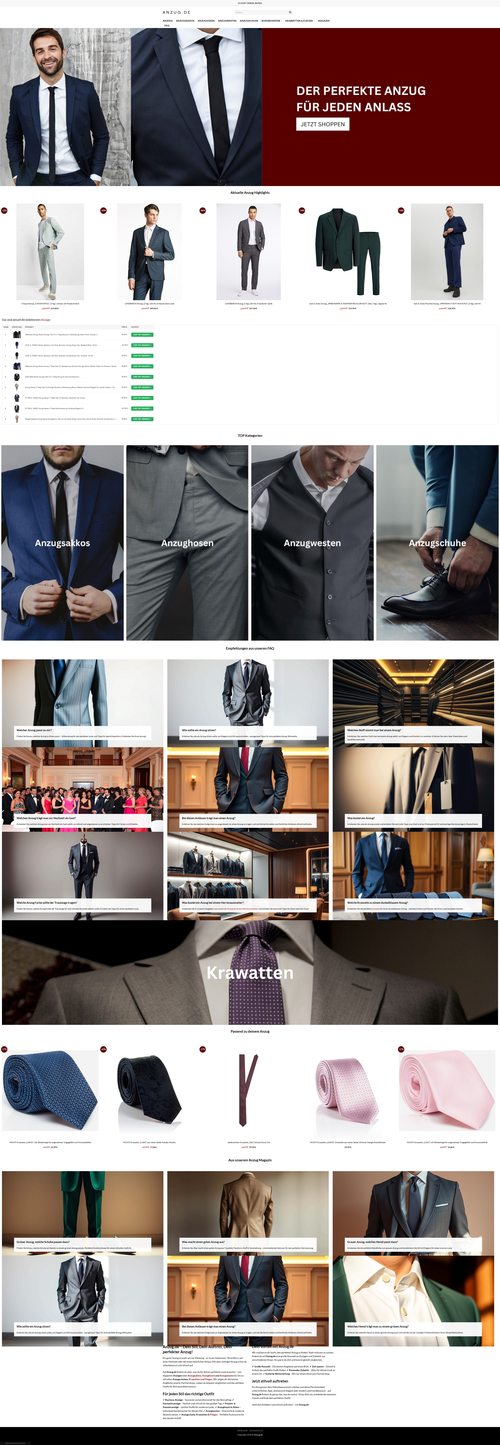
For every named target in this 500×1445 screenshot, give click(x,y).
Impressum (242, 1431)
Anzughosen (206, 20)
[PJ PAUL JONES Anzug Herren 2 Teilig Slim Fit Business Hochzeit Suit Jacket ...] (17, 398)
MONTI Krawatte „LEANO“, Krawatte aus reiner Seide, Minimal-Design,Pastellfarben (348, 1142)
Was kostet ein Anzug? (361, 818)
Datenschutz (256, 1431)
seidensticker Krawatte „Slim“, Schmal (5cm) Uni (249, 1142)
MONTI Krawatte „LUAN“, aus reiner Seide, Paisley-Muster (149, 1142)
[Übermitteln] (290, 12)
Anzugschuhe (249, 20)
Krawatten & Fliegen (299, 20)
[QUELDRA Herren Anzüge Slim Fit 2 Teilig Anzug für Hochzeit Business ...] (17, 377)
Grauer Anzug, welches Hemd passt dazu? (372, 1241)
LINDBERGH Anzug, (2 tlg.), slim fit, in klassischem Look (149, 303)
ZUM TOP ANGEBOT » (142, 335)
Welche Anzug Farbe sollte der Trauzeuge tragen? (47, 902)
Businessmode (271, 20)
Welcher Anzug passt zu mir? (34, 730)
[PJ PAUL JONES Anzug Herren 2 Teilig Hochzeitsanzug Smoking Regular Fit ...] (17, 408)
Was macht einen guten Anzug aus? (203, 1241)
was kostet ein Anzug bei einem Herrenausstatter (236, 908)
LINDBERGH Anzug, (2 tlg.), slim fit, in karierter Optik (248, 303)
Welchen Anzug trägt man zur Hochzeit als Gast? (46, 818)
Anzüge (168, 20)
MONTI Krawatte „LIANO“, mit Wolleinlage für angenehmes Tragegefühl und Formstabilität (50, 1142)
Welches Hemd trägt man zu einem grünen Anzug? (378, 1326)
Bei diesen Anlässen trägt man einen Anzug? (208, 818)
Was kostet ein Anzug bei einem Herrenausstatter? (213, 902)
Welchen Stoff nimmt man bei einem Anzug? (374, 730)
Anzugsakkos (185, 20)
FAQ (166, 25)
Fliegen (214, 1414)
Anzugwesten (227, 20)
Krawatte (375, 908)
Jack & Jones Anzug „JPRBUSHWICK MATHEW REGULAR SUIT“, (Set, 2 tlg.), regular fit (348, 303)
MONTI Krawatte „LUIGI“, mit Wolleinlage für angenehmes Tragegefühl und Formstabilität (447, 1142)
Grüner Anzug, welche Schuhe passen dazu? (43, 1241)
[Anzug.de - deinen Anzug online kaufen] (176, 12)
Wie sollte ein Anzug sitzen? (199, 730)
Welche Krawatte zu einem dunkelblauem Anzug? (377, 902)
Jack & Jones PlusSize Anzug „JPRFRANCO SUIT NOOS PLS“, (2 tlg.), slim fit (447, 303)
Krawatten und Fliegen (200, 1379)
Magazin (324, 20)
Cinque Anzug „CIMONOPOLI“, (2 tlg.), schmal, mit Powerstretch (50, 303)
